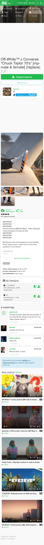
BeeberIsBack (14, 338)
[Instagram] (14, 91)
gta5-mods (13, 312)
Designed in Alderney (8, 536)
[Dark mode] (37, 3)
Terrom (16, 88)
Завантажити (23, 77)
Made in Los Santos (8, 539)
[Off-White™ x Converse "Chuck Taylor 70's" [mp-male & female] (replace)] (22, 159)
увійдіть (25, 360)
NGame (12, 327)
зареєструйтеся (9, 362)
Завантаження (10, 211)
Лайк (21, 211)
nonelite (12, 349)
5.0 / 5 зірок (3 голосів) (8, 216)
